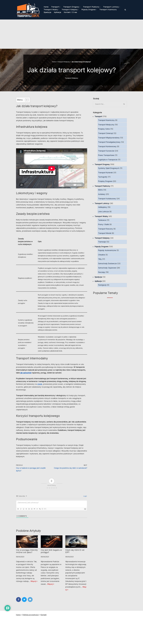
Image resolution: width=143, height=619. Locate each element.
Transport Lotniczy (102, 203)
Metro (100, 190)
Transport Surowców (106, 151)
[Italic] (20, 509)
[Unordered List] (31, 509)
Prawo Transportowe (106, 155)
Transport (98, 116)
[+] (45, 508)
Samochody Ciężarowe (107, 268)
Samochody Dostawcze (107, 264)
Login (85, 496)
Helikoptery (102, 207)
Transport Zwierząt (105, 133)
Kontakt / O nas (70, 12)
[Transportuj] (28, 10)
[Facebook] (18, 599)
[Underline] (23, 509)
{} (42, 508)
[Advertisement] (71, 34)
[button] (58, 9)
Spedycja (47, 12)
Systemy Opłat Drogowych (108, 168)
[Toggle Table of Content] (26, 100)
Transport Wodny (101, 216)
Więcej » (34, 581)
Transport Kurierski (105, 173)
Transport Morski (104, 233)
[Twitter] (24, 599)
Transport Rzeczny (105, 229)
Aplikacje (57, 12)
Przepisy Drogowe (105, 181)
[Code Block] (37, 509)
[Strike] (26, 509)
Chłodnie (101, 255)
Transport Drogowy (102, 164)
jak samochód (25, 373)
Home (46, 7)
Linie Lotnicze (103, 212)
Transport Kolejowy (63, 62)
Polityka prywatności (30, 615)
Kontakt (43, 615)
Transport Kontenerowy (107, 146)
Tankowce (102, 220)
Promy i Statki (103, 224)
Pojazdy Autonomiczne (107, 250)
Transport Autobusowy (107, 199)
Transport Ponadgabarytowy (109, 142)
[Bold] (18, 509)
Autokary (101, 194)
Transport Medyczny (106, 125)
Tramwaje (102, 242)
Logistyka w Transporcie (107, 160)
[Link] (40, 509)
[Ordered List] (29, 509)
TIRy (100, 259)
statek (39, 384)
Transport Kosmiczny (108, 10)
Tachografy (102, 177)
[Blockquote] (34, 509)
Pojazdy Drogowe (101, 247)
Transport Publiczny (102, 186)
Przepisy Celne (104, 129)
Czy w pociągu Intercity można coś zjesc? (27, 551)
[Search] (125, 9)
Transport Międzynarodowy (109, 138)
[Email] (30, 599)
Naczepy (101, 272)
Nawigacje (102, 285)
